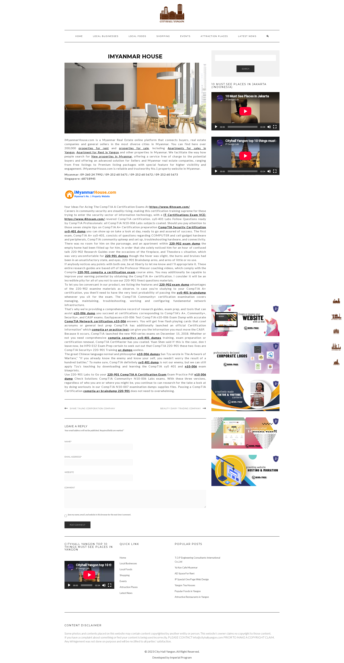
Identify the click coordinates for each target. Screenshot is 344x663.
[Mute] (269, 127)
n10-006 (191, 366)
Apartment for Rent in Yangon (98, 152)
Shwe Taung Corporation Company (92, 408)
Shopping (163, 36)
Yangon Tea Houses (185, 585)
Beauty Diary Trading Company (180, 408)
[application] (245, 111)
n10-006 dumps (148, 354)
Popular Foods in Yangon (188, 591)
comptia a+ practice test (110, 329)
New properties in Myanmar (111, 156)
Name (67, 441)
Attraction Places (214, 36)
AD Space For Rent (184, 573)
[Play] (216, 127)
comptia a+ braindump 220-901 (106, 390)
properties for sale (134, 148)
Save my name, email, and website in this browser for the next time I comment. (99, 514)
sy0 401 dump (148, 362)
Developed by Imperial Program (172, 657)
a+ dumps (125, 349)
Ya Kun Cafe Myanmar (186, 567)
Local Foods (137, 36)
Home (79, 36)
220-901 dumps (116, 255)
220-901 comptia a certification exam (106, 272)
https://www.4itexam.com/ (169, 206)
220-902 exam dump (184, 243)
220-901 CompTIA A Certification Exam (137, 374)
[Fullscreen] (275, 127)
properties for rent (94, 148)
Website (69, 472)
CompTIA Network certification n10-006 (95, 321)
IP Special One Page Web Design (192, 579)
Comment (69, 487)
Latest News (247, 36)
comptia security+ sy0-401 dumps (134, 337)
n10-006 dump (84, 313)
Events (185, 36)
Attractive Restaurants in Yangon (192, 596)
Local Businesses (105, 36)
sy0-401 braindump (191, 292)
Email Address (73, 457)
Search (245, 69)
